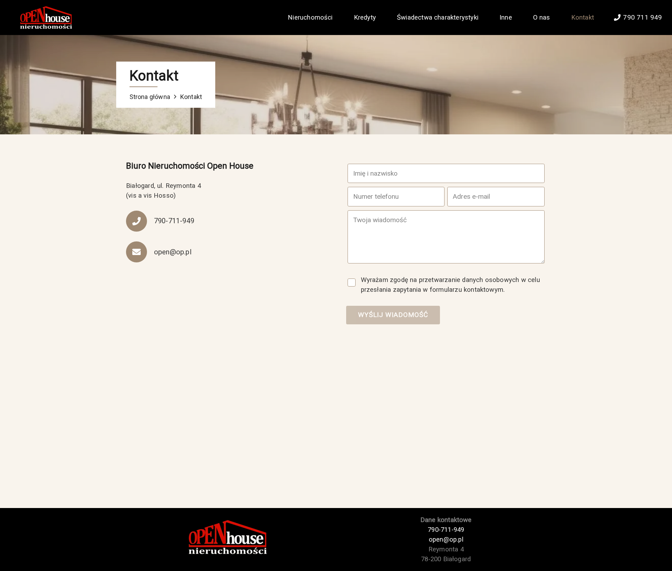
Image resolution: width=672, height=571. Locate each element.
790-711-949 (446, 530)
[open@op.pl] (140, 251)
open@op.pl (446, 539)
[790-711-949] (140, 221)
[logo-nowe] (45, 18)
